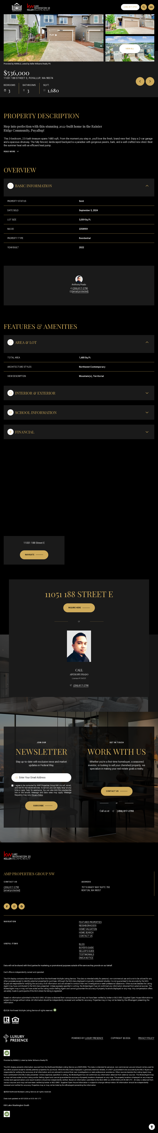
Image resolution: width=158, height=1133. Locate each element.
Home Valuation (88, 929)
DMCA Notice (86, 958)
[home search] (144, 7)
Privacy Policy (37, 795)
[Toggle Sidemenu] (151, 7)
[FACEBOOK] (7, 906)
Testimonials (86, 954)
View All (130, 49)
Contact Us (130, 7)
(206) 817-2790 (80, 288)
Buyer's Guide (86, 947)
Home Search (86, 932)
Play (52, 35)
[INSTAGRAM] (14, 906)
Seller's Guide (86, 951)
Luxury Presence (94, 1038)
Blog (82, 944)
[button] (117, 791)
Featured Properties (90, 922)
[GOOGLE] (22, 906)
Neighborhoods (87, 925)
